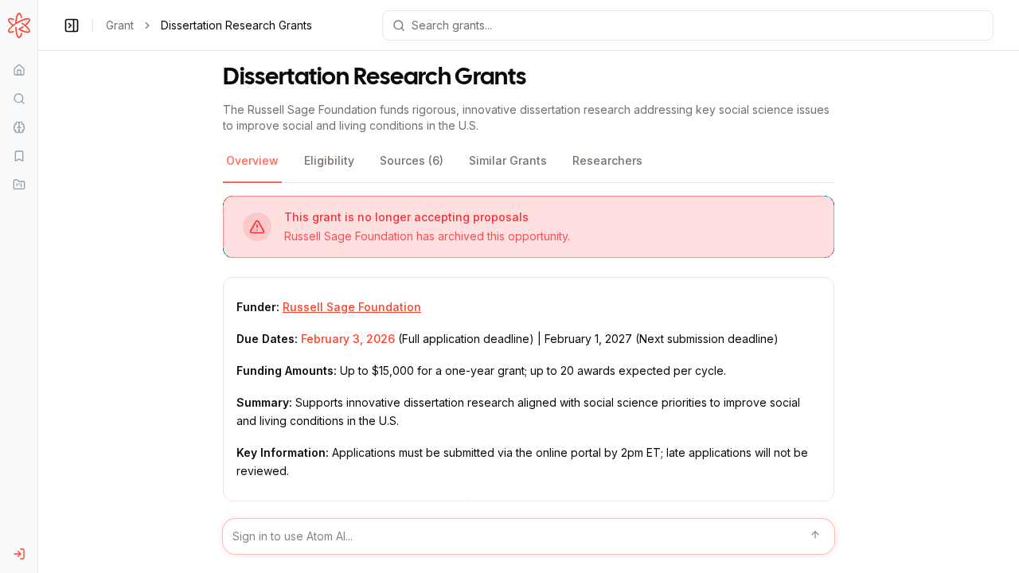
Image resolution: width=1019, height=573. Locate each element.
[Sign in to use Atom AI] (528, 536)
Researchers (607, 160)
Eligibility (329, 160)
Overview (252, 160)
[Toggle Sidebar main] (37, 286)
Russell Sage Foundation (352, 307)
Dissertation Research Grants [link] (236, 25)
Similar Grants (508, 160)
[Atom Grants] (18, 25)
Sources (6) (411, 160)
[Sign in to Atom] (18, 554)
